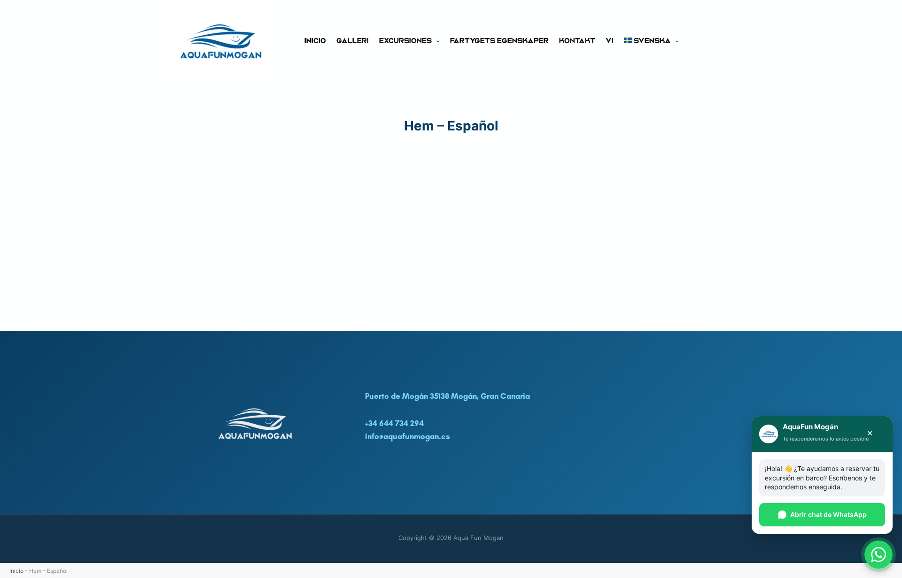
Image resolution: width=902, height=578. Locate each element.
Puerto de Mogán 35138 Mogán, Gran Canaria (447, 396)
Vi (610, 40)
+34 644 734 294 (394, 423)
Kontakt (577, 40)
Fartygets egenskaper (499, 40)
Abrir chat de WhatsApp (828, 514)
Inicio (315, 40)
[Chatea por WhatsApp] (878, 554)
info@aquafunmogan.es (407, 436)
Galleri (352, 40)
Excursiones (405, 40)
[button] (436, 40)
